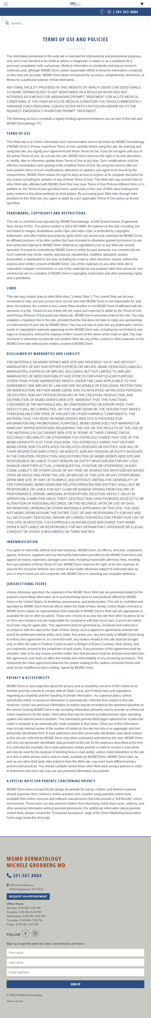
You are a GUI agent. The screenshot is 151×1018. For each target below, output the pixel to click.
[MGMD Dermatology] (75, 4)
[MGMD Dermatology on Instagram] (36, 933)
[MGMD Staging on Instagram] (110, 11)
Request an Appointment (28, 896)
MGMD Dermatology (29, 995)
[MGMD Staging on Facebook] (102, 11)
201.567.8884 (27, 875)
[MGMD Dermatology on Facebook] (26, 933)
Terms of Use (15, 1001)
